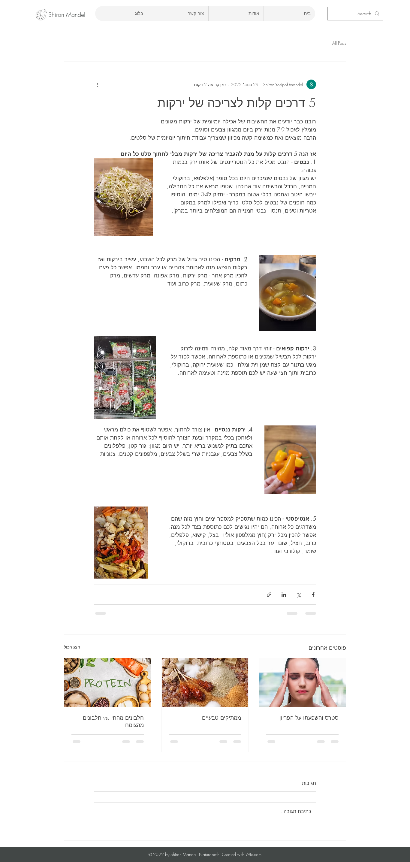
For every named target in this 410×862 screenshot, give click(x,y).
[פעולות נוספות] (97, 84)
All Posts (339, 43)
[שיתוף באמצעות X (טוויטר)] (298, 594)
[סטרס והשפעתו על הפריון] (302, 682)
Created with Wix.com (241, 854)
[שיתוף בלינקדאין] (284, 594)
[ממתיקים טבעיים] (205, 682)
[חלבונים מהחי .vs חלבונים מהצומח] (107, 682)
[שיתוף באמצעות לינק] (269, 594)
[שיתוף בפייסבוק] (313, 594)
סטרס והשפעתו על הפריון (309, 717)
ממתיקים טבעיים (221, 717)
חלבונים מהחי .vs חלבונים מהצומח (113, 721)
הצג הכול (72, 647)
